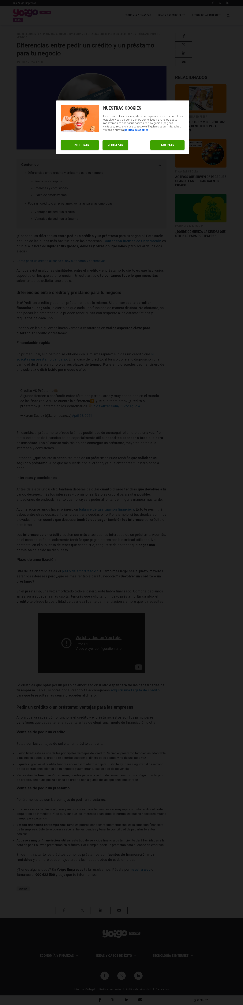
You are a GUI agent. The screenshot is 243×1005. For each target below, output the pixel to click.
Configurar (79, 145)
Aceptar (167, 145)
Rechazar (115, 145)
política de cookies (136, 129)
